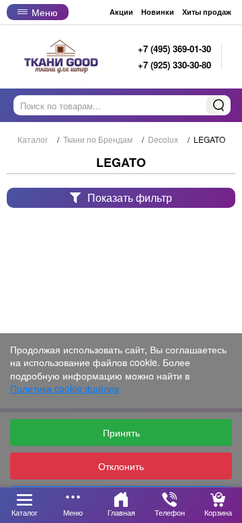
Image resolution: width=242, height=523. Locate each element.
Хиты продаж (206, 11)
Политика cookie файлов (64, 388)
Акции (121, 11)
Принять (121, 432)
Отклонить (121, 466)
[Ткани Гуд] (62, 56)
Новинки (157, 11)
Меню (45, 12)
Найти (218, 105)
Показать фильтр (129, 197)
